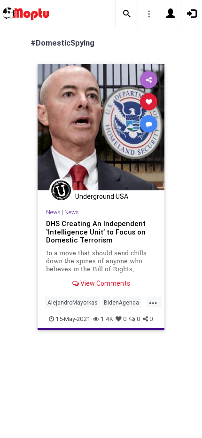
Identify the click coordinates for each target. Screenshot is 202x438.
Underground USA (101, 196)
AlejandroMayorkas (72, 302)
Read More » (101, 127)
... (153, 302)
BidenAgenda (121, 302)
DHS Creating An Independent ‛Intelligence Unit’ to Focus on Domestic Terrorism (96, 232)
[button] (127, 14)
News (53, 212)
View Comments (104, 283)
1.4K (107, 319)
